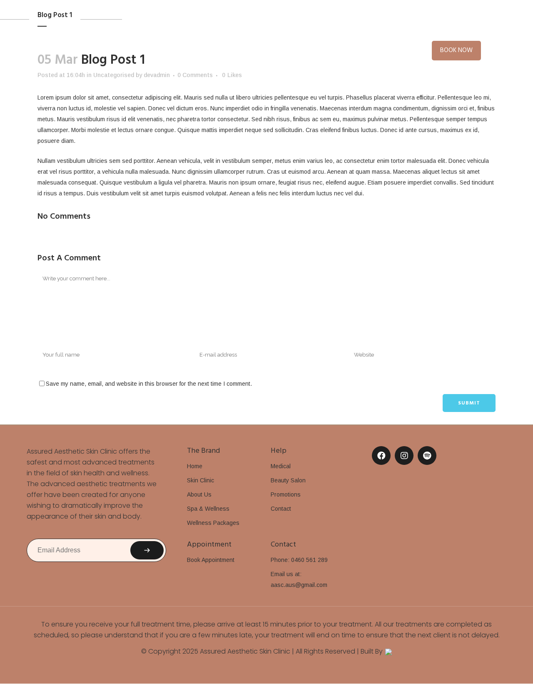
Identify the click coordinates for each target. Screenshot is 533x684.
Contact (281, 508)
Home (194, 466)
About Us (199, 494)
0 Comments (195, 75)
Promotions (286, 494)
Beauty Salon (288, 480)
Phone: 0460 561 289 (299, 560)
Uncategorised (113, 75)
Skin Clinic (200, 480)
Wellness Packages (213, 522)
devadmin (157, 75)
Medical (281, 466)
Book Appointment (210, 560)
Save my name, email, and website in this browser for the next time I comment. (149, 383)
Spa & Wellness (208, 508)
